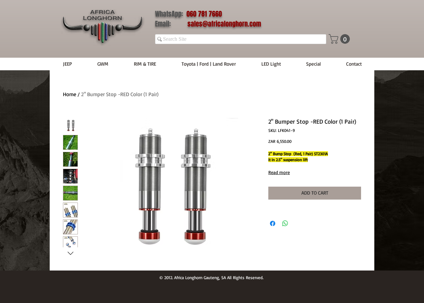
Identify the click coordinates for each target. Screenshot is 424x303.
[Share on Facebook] (273, 223)
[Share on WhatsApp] (285, 223)
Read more (279, 172)
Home (69, 94)
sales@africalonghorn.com (224, 24)
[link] (340, 39)
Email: (171, 24)
